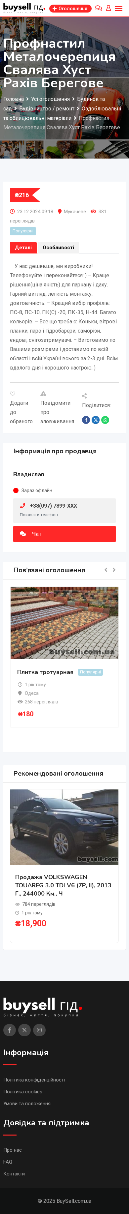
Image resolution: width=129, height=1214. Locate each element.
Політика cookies (22, 1092)
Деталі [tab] (23, 248)
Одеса (32, 693)
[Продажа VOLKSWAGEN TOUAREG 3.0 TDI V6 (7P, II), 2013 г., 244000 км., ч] (64, 826)
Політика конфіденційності (34, 1080)
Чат (36, 534)
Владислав (28, 474)
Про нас (12, 1150)
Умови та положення (27, 1104)
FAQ (7, 1162)
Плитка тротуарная (45, 672)
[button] (106, 570)
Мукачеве (75, 212)
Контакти (14, 1174)
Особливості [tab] (58, 248)
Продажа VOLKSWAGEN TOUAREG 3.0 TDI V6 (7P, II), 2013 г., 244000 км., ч (63, 885)
